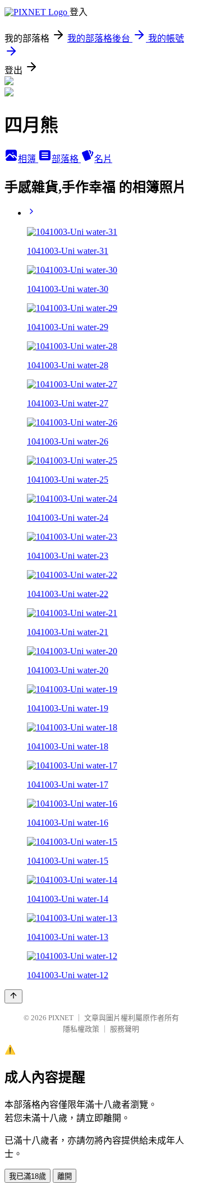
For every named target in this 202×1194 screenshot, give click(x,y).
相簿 (28, 159)
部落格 (66, 159)
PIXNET (61, 1017)
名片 (103, 159)
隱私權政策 (81, 1029)
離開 (64, 1176)
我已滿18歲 (27, 1176)
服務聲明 (124, 1029)
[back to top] (13, 996)
